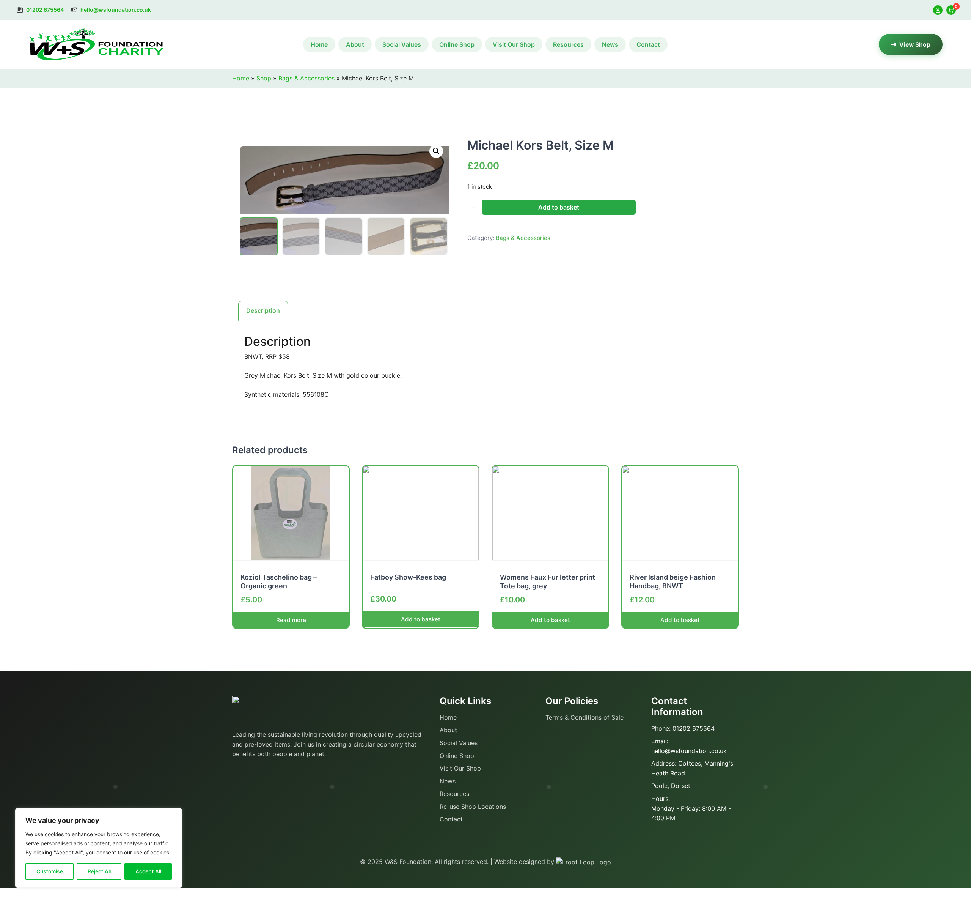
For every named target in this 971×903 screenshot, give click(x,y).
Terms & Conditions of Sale (584, 717)
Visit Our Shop (514, 44)
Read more (291, 620)
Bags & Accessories (306, 78)
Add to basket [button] (420, 619)
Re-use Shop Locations (473, 806)
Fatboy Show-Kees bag (408, 577)
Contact (648, 44)
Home (319, 44)
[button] (436, 151)
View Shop (914, 44)
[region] (98, 848)
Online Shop (457, 44)
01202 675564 (44, 9)
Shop (263, 78)
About (355, 44)
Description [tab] (263, 310)
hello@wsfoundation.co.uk (115, 9)
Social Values (401, 44)
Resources (568, 44)
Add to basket (558, 207)
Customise (49, 871)
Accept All (148, 871)
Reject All (99, 871)
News (610, 44)
